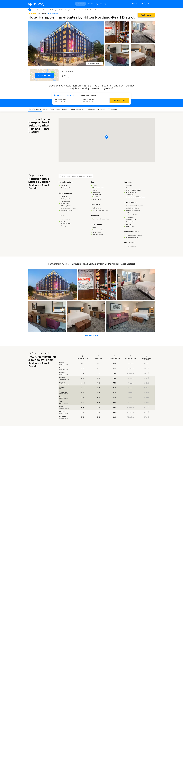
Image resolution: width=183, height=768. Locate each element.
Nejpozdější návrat (89, 99)
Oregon (55, 10)
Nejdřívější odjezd (60, 99)
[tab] (35, 109)
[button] (106, 137)
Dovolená (80, 4)
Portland (61, 10)
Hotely (90, 4)
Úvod (34, 10)
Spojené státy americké (44, 10)
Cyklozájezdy (101, 4)
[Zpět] (29, 9)
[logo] (36, 3)
